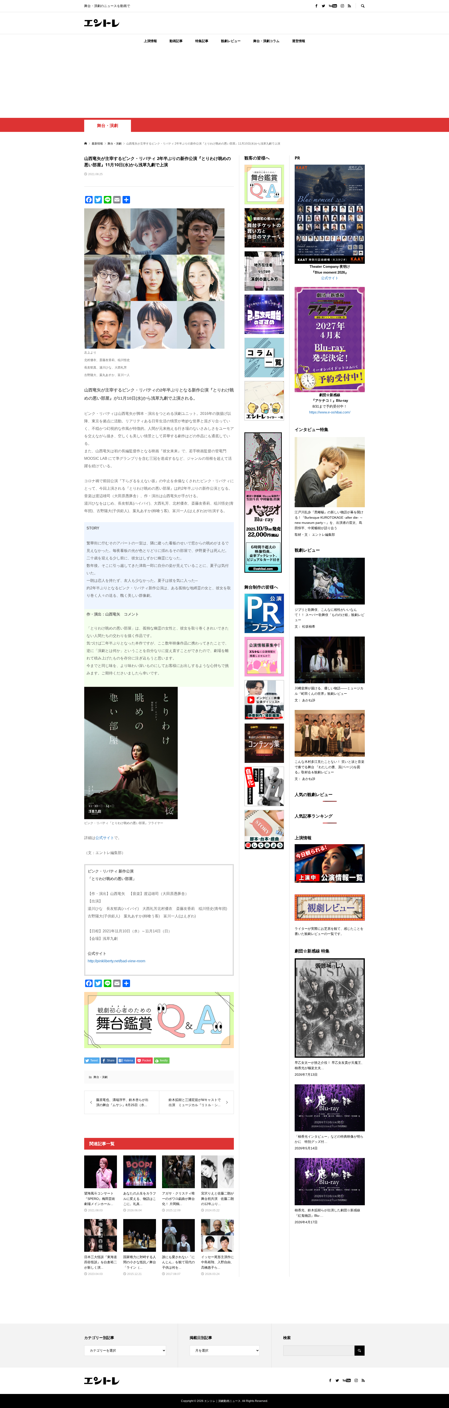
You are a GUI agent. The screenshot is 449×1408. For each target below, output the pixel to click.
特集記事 (201, 41)
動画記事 (176, 41)
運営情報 (298, 41)
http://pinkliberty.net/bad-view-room (116, 961)
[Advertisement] (224, 83)
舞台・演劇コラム (266, 41)
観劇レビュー (231, 41)
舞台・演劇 (107, 125)
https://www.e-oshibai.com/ (329, 412)
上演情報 (150, 41)
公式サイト (104, 838)
